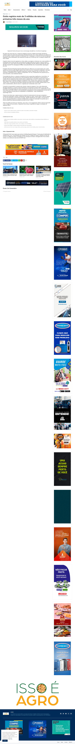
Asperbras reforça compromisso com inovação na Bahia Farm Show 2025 (10, 175)
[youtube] (66, 714)
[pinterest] (71, 714)
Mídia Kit (70, 742)
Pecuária (35, 10)
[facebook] (61, 714)
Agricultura (40, 10)
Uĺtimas (23, 10)
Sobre (9, 10)
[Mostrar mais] (26, 160)
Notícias (29, 10)
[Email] (24, 160)
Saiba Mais (10, 739)
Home (5, 10)
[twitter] (63, 714)
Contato (66, 742)
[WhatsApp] (19, 160)
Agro (6, 157)
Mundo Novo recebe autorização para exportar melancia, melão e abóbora (26, 175)
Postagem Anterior (7, 191)
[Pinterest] (21, 160)
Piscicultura (47, 10)
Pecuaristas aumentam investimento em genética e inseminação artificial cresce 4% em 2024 (43, 175)
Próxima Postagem (46, 191)
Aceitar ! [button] (5, 740)
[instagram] (68, 714)
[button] (68, 10)
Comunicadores (16, 10)
